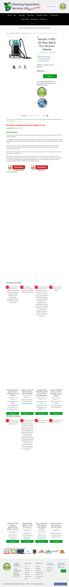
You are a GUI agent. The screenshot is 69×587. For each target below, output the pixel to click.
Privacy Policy (39, 574)
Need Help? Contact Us (60, 584)
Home (7, 33)
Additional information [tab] (34, 115)
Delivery (38, 566)
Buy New (27, 568)
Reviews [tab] (44, 115)
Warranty (38, 568)
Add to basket (50, 76)
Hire (26, 566)
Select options (13, 413)
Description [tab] (24, 115)
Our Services (28, 576)
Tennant (11, 139)
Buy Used (27, 570)
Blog (26, 578)
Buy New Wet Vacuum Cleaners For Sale (20, 33)
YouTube (49, 567)
